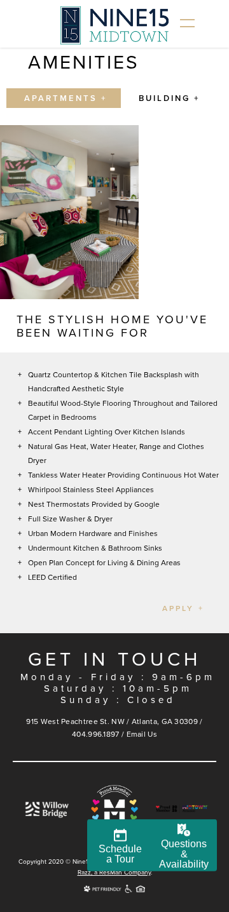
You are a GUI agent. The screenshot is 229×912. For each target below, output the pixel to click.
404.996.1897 (96, 734)
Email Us (142, 734)
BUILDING (164, 98)
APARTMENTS (60, 98)
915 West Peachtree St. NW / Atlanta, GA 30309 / (114, 721)
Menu (187, 23)
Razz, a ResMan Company (114, 872)
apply (178, 608)
